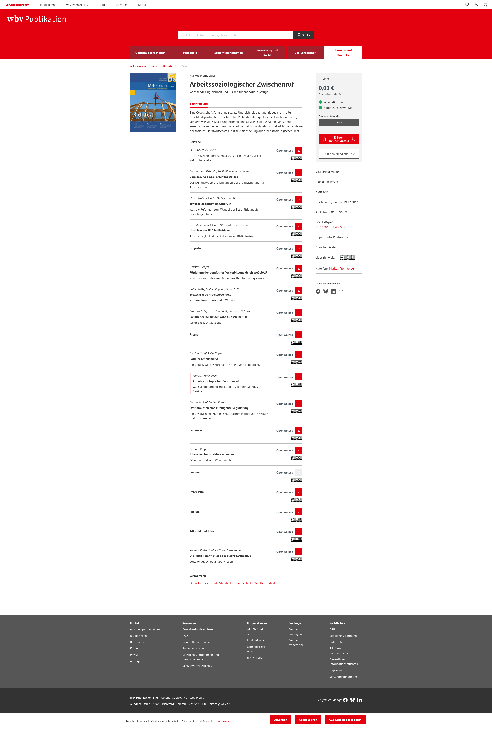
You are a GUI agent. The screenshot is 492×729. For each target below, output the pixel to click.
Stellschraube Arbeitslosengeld (210, 294)
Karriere (135, 648)
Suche (306, 35)
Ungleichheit (242, 583)
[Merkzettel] (467, 4)
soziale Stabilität (220, 583)
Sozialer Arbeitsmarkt (204, 359)
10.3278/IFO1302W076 (331, 227)
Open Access (198, 583)
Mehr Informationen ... (221, 721)
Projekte (195, 248)
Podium (195, 472)
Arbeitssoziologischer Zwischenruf (216, 381)
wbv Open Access (77, 5)
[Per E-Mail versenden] (341, 292)
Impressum (197, 492)
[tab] (199, 103)
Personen (196, 430)
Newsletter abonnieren (197, 642)
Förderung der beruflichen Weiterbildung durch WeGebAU (228, 272)
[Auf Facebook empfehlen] (318, 292)
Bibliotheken (138, 636)
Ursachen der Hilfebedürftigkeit (211, 230)
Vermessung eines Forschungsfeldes (214, 177)
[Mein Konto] (476, 4)
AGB (332, 629)
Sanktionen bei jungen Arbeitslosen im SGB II (220, 317)
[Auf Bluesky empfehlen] (325, 292)
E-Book (338, 122)
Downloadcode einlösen (198, 629)
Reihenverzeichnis (194, 648)
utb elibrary (254, 657)
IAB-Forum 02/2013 (203, 150)
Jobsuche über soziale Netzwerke (212, 454)
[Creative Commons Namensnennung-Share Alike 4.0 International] (345, 257)
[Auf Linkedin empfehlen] (333, 292)
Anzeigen (136, 661)
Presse (194, 334)
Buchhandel (138, 642)
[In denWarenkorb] (298, 472)
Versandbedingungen (344, 676)
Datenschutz (338, 642)
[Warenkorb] (485, 4)
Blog (102, 5)
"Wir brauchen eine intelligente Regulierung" (220, 408)
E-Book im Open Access (338, 139)
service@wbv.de (219, 704)
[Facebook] (344, 700)
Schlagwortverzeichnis (197, 666)
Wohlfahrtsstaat (264, 583)
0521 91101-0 (196, 704)
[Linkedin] (359, 700)
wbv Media (197, 697)
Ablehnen (280, 720)
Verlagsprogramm (17, 5)
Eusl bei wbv (255, 640)
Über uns (121, 5)
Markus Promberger (342, 268)
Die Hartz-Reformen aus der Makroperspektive (220, 556)
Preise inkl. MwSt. (330, 94)
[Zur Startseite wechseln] (36, 18)
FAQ (185, 636)
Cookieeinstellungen (343, 636)
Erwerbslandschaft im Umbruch (210, 204)
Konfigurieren (308, 720)
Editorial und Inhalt (203, 531)
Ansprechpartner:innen (145, 629)
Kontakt (143, 5)
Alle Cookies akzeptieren (345, 720)
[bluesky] (351, 700)
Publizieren (47, 5)
